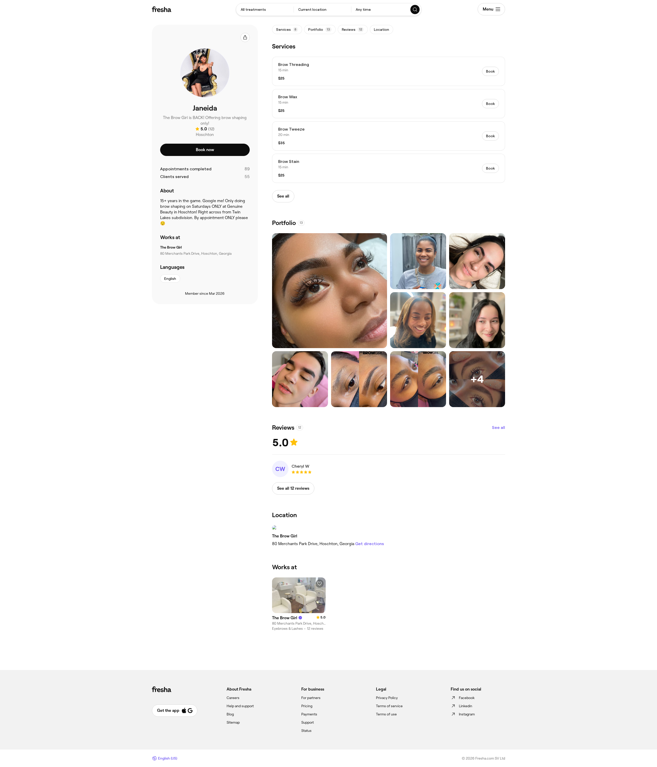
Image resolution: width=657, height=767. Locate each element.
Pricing (306, 706)
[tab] (287, 29)
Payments (309, 714)
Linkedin (465, 706)
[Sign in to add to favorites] (319, 583)
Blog (230, 714)
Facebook (467, 698)
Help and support (240, 706)
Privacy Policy (387, 698)
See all (498, 427)
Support (307, 722)
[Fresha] (161, 9)
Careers (233, 698)
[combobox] (264, 9)
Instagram (467, 714)
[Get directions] (388, 527)
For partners (311, 698)
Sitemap (233, 722)
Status (306, 731)
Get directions (369, 544)
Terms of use (386, 714)
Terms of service (389, 706)
